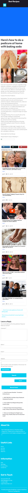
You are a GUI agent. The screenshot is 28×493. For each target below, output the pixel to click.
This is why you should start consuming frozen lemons (13, 315)
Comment (3, 328)
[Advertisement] (14, 22)
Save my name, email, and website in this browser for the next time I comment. (13, 365)
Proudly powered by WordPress (9, 489)
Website (3, 358)
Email (2, 351)
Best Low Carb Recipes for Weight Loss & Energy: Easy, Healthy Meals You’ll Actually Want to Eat (14, 414)
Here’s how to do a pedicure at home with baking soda (12, 310)
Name (2, 344)
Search (14, 375)
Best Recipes (14, 1)
